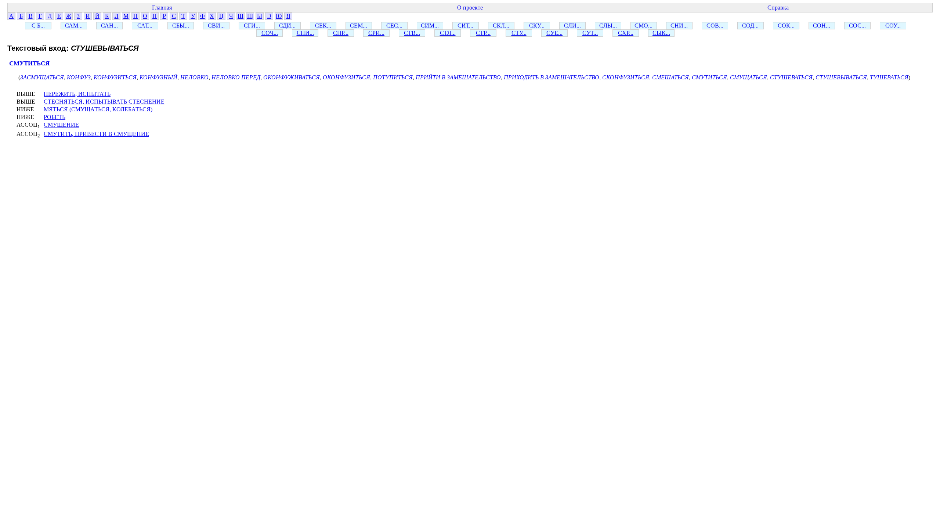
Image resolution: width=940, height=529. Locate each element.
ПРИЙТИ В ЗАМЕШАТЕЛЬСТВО (458, 77)
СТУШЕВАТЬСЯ (791, 77)
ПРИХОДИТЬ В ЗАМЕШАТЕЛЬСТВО (551, 77)
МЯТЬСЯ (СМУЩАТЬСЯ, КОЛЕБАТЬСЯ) (98, 109)
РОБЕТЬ (54, 117)
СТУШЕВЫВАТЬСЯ (841, 77)
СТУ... (519, 33)
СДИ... (287, 25)
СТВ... (412, 33)
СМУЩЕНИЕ (61, 125)
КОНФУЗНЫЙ (158, 77)
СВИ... (216, 25)
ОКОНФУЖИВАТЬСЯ (291, 77)
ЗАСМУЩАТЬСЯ (42, 77)
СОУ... (893, 25)
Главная (162, 7)
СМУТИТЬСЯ (29, 63)
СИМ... (430, 25)
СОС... (857, 25)
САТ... (144, 25)
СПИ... (305, 33)
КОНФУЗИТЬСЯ (115, 77)
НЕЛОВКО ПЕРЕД (236, 77)
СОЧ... (269, 33)
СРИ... (376, 33)
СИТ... (465, 25)
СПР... (340, 33)
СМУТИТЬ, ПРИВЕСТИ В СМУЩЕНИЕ (96, 134)
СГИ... (252, 25)
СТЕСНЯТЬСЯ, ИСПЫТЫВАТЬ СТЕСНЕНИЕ (104, 101)
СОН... (821, 25)
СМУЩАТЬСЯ (748, 77)
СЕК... (323, 25)
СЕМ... (358, 25)
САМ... (74, 25)
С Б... (38, 25)
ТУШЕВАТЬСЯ (889, 77)
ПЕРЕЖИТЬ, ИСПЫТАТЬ (77, 94)
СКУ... (537, 25)
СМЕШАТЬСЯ (670, 77)
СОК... (786, 25)
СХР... (625, 33)
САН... (109, 25)
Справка (778, 7)
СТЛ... (448, 33)
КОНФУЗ (79, 77)
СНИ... (679, 25)
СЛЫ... (608, 25)
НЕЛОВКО (194, 77)
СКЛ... (501, 25)
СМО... (643, 25)
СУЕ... (554, 33)
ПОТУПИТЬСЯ (393, 77)
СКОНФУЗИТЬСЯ (625, 77)
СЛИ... (572, 25)
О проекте (470, 7)
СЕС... (394, 25)
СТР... (483, 33)
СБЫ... (180, 25)
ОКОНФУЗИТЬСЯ (346, 77)
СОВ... (714, 25)
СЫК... (661, 33)
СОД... (750, 25)
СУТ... (590, 33)
